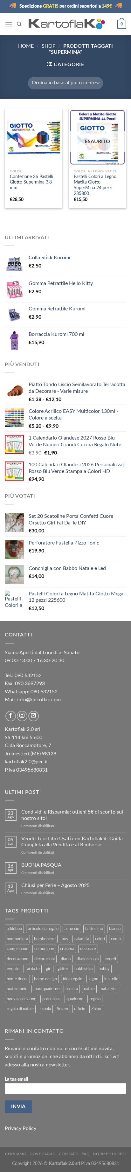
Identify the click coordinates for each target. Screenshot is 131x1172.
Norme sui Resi (109, 1154)
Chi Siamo (16, 1154)
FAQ (86, 1154)
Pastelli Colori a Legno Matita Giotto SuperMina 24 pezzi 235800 (95, 185)
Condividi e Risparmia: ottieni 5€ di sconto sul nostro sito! (72, 815)
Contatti (69, 1154)
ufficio (79, 1009)
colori (100, 939)
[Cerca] (19, 24)
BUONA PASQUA (41, 865)
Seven (62, 1009)
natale (89, 989)
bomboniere (45, 939)
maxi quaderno (46, 989)
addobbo (14, 929)
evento (13, 969)
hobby (104, 969)
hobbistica (83, 969)
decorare (88, 949)
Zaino (96, 1009)
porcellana (51, 999)
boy (65, 939)
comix (116, 939)
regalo (94, 999)
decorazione (17, 959)
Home (26, 46)
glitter (63, 969)
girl (49, 969)
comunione (44, 949)
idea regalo (72, 979)
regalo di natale (20, 1009)
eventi (110, 959)
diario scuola (88, 959)
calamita (81, 939)
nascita (72, 989)
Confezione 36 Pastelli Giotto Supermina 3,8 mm (31, 182)
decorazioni (44, 959)
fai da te (32, 969)
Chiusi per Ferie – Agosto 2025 (55, 885)
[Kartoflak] (67, 24)
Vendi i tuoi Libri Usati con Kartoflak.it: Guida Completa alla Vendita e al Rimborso (72, 841)
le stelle (111, 979)
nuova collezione (21, 999)
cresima (67, 949)
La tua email (16, 1079)
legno (93, 979)
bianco (115, 929)
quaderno (74, 999)
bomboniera (17, 939)
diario (66, 959)
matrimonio (17, 989)
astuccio (72, 929)
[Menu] (8, 24)
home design (45, 979)
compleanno (17, 949)
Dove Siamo (43, 1154)
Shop (49, 46)
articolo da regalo (43, 929)
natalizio (108, 989)
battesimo (94, 929)
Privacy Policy (20, 1128)
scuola (45, 1009)
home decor (17, 979)
